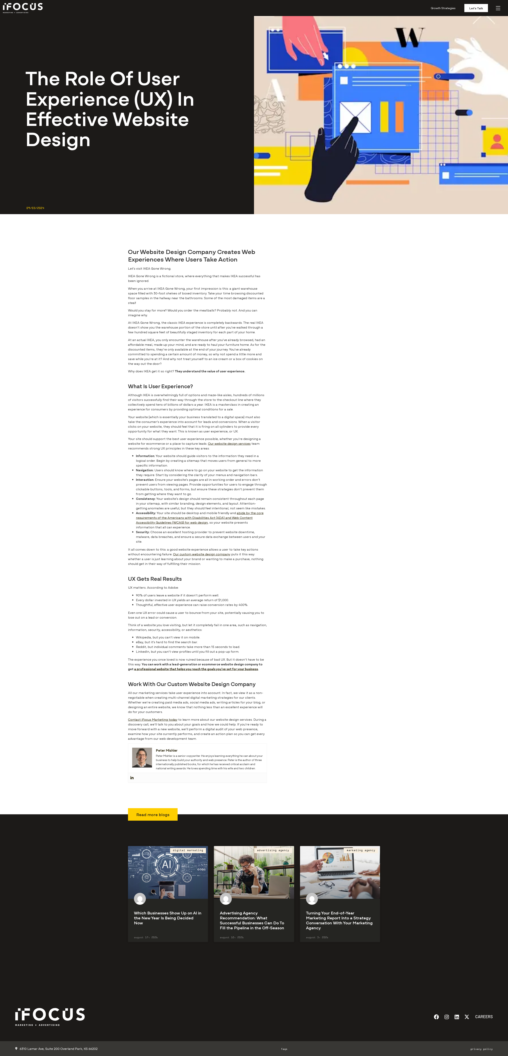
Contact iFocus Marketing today (152, 719)
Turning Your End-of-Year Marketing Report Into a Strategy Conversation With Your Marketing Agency (339, 920)
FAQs (284, 1049)
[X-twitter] (466, 1016)
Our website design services (229, 443)
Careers (484, 1016)
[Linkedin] (132, 778)
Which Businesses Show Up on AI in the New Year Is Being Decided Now (167, 917)
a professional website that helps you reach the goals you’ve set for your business (196, 669)
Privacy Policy (481, 1049)
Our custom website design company (201, 554)
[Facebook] (436, 1016)
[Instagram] (446, 1016)
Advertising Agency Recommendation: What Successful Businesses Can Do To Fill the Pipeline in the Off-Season (252, 920)
